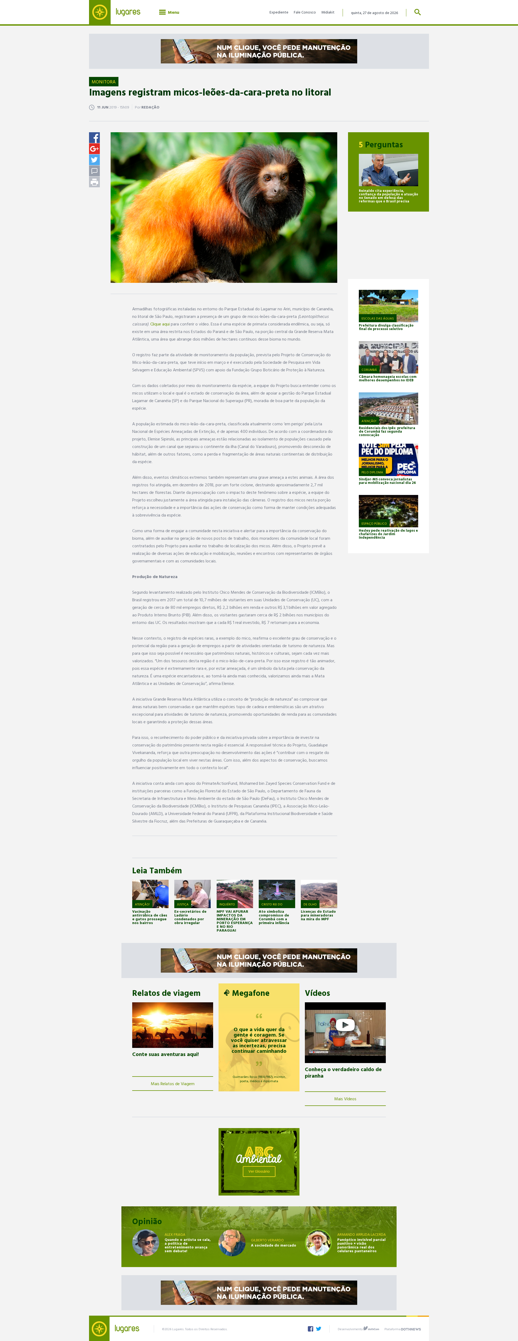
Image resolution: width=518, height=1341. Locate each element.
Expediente (279, 12)
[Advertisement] (388, 245)
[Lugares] (118, 12)
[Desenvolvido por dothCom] (371, 1328)
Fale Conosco (305, 12)
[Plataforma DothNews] (411, 1328)
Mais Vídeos (345, 1098)
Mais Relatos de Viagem (173, 1083)
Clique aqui (160, 324)
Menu (172, 12)
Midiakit (328, 12)
